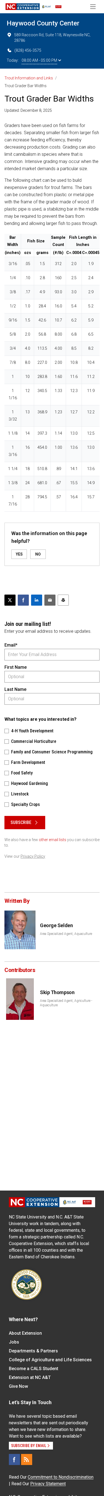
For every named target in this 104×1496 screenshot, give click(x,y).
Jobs (14, 1342)
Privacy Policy (33, 856)
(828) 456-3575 (27, 50)
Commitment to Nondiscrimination (60, 1477)
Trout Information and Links (28, 78)
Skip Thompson (57, 992)
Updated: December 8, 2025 (28, 110)
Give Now (18, 1386)
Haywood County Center (43, 23)
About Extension (25, 1333)
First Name (15, 667)
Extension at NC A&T (30, 1377)
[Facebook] (14, 1459)
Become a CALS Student (33, 1368)
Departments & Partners (33, 1351)
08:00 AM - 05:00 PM (39, 60)
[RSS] (26, 1459)
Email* (10, 645)
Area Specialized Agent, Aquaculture (66, 934)
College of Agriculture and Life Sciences (50, 1359)
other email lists (52, 840)
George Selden (56, 925)
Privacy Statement (48, 1483)
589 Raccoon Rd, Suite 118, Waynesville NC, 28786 (52, 38)
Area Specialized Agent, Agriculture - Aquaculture (66, 1003)
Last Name (15, 689)
